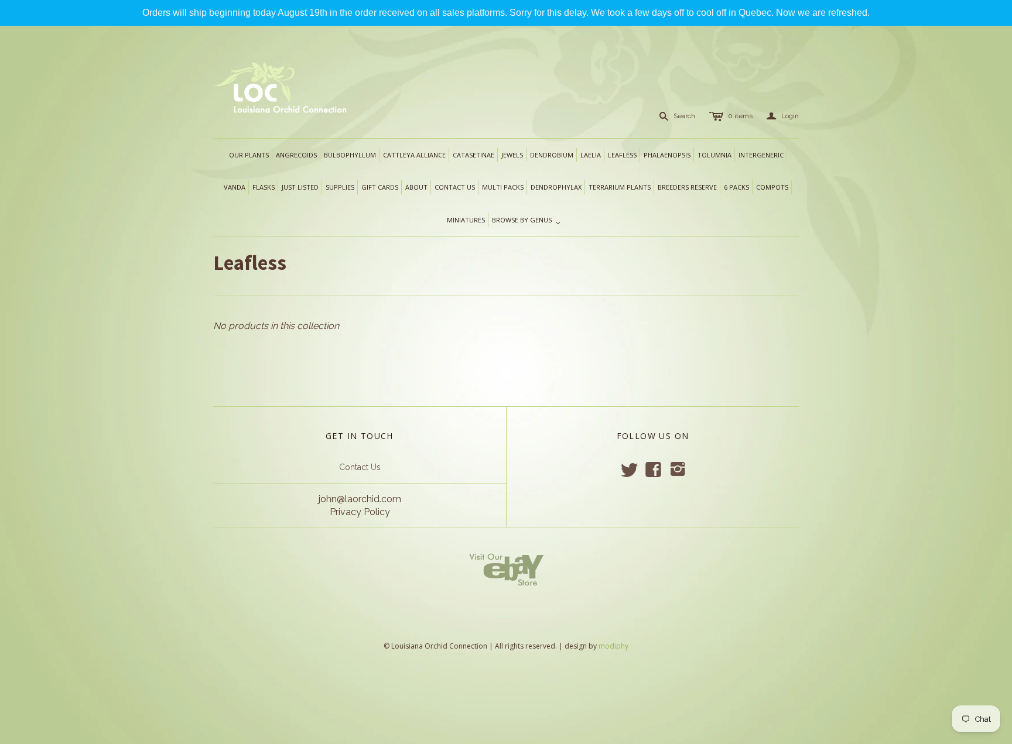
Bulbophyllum (350, 154)
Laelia (590, 154)
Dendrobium (551, 154)
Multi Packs (503, 187)
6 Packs (736, 187)
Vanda (234, 187)
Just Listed (300, 187)
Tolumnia (714, 154)
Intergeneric (761, 154)
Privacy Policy (360, 511)
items (740, 116)
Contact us (455, 187)
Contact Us (360, 467)
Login (783, 116)
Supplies (340, 187)
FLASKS (263, 187)
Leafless (622, 154)
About (416, 187)
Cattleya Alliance (414, 154)
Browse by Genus (526, 220)
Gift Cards (379, 187)
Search (684, 116)
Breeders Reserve (687, 187)
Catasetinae (473, 154)
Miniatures (466, 219)
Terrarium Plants (620, 187)
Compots (772, 187)
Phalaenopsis (667, 154)
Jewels (512, 154)
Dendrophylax (556, 187)
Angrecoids (296, 154)
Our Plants (249, 154)
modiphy (613, 646)
